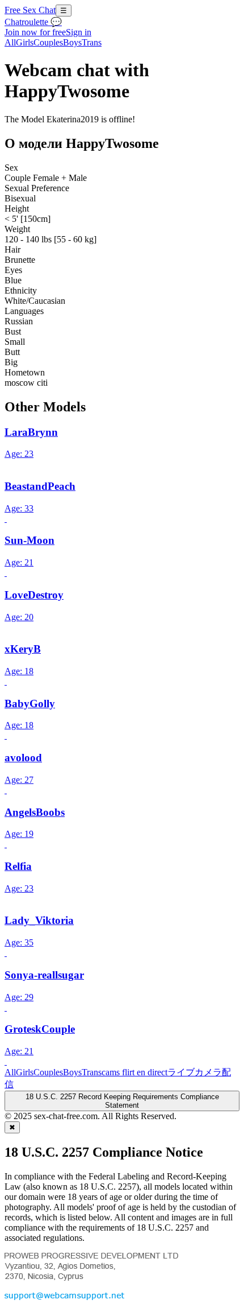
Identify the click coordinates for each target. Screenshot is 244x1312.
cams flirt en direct (134, 1072)
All (10, 42)
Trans (92, 42)
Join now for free (35, 32)
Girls (24, 42)
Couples (48, 42)
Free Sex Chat (30, 10)
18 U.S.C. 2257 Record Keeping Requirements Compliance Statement (122, 1100)
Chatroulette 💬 (33, 22)
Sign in (78, 32)
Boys (72, 42)
